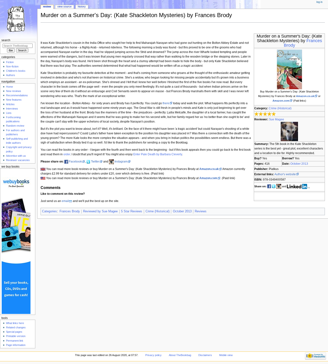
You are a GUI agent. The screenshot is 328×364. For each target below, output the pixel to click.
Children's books (15, 70)
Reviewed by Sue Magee (100, 211)
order (66, 154)
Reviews (201, 211)
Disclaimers (205, 355)
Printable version (15, 336)
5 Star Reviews (131, 211)
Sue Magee (276, 119)
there (166, 103)
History (82, 6)
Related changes (16, 327)
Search (5, 40)
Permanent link (14, 340)
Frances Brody (70, 211)
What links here (15, 323)
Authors (10, 75)
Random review (15, 125)
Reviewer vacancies (18, 160)
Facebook (75, 161)
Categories (49, 211)
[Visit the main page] (18, 18)
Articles (10, 104)
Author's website (285, 174)
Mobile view (226, 355)
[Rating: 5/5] (265, 114)
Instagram (121, 161)
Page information (15, 345)
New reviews (13, 91)
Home (9, 86)
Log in (319, 1)
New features (14, 99)
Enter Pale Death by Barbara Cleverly (157, 154)
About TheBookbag (180, 355)
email (65, 201)
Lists (9, 112)
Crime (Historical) (280, 108)
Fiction (10, 62)
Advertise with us (16, 155)
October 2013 (299, 163)
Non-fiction (12, 66)
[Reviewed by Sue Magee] (289, 131)
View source (64, 6)
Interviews (12, 108)
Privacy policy (153, 355)
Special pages (14, 331)
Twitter (95, 161)
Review (47, 6)
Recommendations (17, 95)
